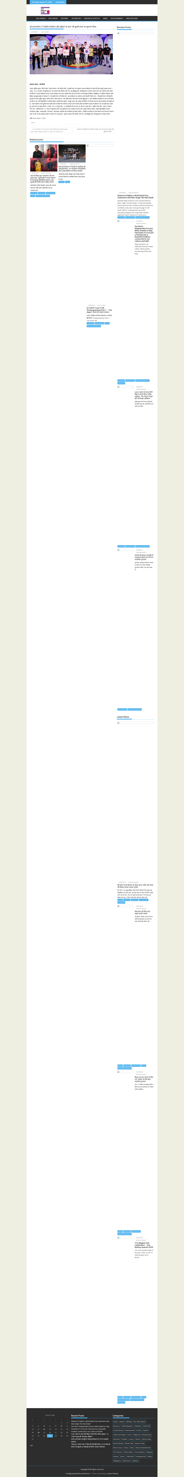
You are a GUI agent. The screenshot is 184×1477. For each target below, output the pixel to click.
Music (126, 1448)
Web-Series (127, 1461)
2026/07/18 (35, 173)
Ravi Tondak (45, 32)
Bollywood (40, 18)
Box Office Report (139, 1422)
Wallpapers (117, 1461)
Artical (115, 1422)
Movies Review (118, 1443)
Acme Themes (113, 1473)
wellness (135, 1461)
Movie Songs (146, 1439)
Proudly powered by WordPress (78, 1473)
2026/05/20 (91, 305)
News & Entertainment (42, 196)
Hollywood (53, 18)
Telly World (121, 383)
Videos (149, 1456)
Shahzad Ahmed (46, 173)
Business (61, 182)
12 (44, 1429)
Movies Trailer (139, 1443)
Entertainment (117, 18)
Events (33, 122)
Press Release (132, 18)
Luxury (131, 1439)
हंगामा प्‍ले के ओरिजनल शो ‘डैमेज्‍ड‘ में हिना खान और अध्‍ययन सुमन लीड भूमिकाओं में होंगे (95, 130)
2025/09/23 (139, 906)
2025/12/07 (122, 882)
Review (115, 1456)
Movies (138, 1439)
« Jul (31, 1445)
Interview (116, 1439)
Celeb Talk (34, 193)
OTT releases (117, 1452)
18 (38, 1432)
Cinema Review (118, 1430)
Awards (120, 900)
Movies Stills (129, 1443)
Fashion (145, 1430)
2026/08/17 (139, 221)
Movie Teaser (117, 1448)
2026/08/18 (122, 193)
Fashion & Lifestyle (92, 18)
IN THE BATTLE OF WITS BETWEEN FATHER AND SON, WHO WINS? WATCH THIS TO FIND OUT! (49, 130)
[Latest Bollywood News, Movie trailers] (32, 18)
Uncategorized (140, 1456)
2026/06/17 (63, 164)
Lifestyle (124, 1439)
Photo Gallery (128, 1452)
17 (33, 1432)
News (105, 18)
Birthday (129, 1422)
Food (129, 1435)
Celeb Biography (126, 1426)
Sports (122, 1456)
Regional (64, 18)
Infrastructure (146, 1435)
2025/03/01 (139, 1238)
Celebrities (76, 18)
